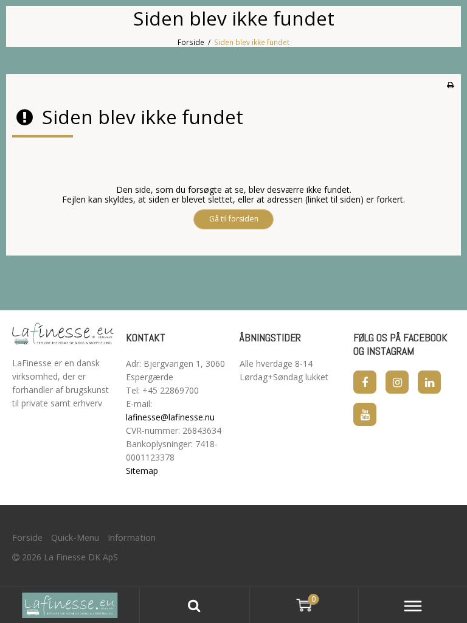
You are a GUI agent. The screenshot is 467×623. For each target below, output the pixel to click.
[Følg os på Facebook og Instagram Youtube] (364, 414)
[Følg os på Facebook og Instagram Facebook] (364, 382)
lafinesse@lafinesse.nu (170, 417)
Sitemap (142, 470)
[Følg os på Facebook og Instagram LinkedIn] (429, 382)
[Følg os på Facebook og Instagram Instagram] (397, 382)
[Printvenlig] (450, 84)
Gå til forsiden (233, 219)
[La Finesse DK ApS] (63, 333)
